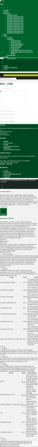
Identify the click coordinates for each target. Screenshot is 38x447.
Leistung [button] (2, 346)
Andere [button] (2, 438)
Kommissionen (11, 55)
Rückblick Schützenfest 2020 (15, 24)
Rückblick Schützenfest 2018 (15, 28)
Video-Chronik (11, 58)
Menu (1, 4)
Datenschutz (7, 175)
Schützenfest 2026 (12, 15)
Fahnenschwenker (16, 47)
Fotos (5, 34)
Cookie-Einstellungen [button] (23, 204)
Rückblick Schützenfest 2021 (15, 23)
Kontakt (6, 66)
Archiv (5, 69)
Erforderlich (5, 241)
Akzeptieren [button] (3, 206)
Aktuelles (6, 10)
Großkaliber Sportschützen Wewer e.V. (21, 50)
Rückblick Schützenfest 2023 (15, 20)
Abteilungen (10, 39)
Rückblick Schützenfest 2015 (15, 32)
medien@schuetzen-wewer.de (12, 149)
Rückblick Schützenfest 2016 (15, 31)
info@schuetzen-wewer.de (11, 146)
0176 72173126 (8, 143)
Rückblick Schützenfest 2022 (15, 21)
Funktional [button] (3, 267)
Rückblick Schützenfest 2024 (15, 18)
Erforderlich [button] (3, 239)
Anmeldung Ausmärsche (10, 67)
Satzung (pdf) (7, 172)
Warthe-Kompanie (16, 42)
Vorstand (9, 37)
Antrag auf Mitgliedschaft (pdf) (12, 174)
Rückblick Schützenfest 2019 (15, 26)
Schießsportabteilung (16, 45)
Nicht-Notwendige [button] (5, 252)
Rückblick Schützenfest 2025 (15, 16)
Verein (5, 36)
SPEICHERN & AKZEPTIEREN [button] (9, 444)
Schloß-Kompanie (16, 40)
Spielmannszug (15, 48)
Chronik (6, 57)
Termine (6, 12)
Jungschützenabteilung (17, 44)
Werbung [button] (2, 363)
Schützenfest (7, 13)
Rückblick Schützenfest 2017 (15, 29)
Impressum (7, 177)
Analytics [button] (2, 354)
